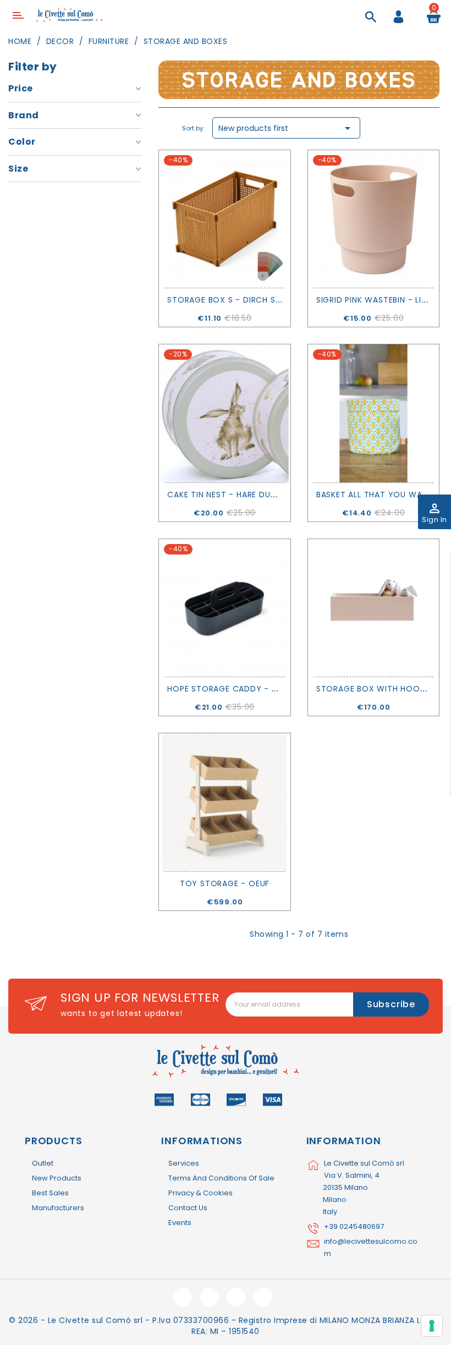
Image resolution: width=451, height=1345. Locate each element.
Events (179, 1222)
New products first (286, 128)
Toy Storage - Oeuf (225, 883)
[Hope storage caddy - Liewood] (224, 608)
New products (56, 1178)
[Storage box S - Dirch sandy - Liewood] (224, 219)
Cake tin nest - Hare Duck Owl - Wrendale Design (277, 494)
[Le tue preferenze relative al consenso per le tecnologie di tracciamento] (431, 1325)
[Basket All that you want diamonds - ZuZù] (373, 413)
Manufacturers (58, 1208)
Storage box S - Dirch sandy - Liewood (256, 299)
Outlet (42, 1163)
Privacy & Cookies (200, 1193)
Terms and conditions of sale (221, 1178)
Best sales (50, 1193)
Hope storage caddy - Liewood (238, 688)
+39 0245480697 (354, 1226)
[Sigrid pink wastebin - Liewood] (373, 219)
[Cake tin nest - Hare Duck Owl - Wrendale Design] (224, 413)
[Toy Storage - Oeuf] (224, 802)
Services (183, 1163)
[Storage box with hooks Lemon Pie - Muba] (373, 608)
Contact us (187, 1208)
